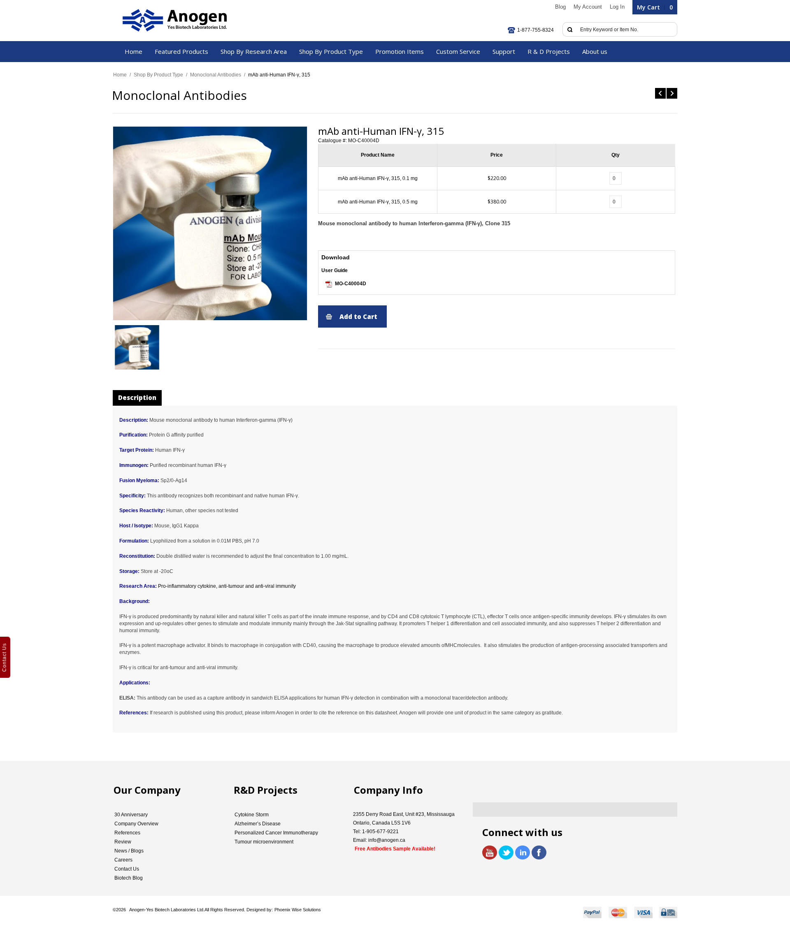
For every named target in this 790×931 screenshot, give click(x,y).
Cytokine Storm (252, 815)
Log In (617, 7)
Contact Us (126, 869)
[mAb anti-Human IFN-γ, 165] (672, 93)
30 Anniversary (131, 815)
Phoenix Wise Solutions (297, 909)
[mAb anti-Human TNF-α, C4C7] (660, 93)
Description (137, 397)
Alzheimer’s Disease (258, 824)
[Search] (569, 29)
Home (120, 75)
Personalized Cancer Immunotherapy (276, 833)
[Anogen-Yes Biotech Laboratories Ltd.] (174, 20)
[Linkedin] (522, 852)
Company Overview (136, 824)
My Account (588, 7)
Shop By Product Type (158, 75)
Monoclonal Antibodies (215, 75)
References (127, 833)
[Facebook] (539, 852)
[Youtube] (489, 852)
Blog (560, 7)
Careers (123, 860)
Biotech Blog (128, 878)
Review (122, 842)
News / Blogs (129, 851)
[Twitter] (506, 852)
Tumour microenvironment (264, 842)
